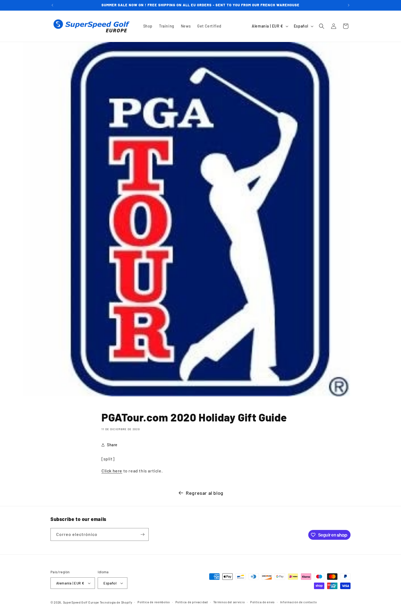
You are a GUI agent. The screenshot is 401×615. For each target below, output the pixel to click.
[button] (322, 26)
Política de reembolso (153, 602)
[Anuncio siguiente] (349, 5)
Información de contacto (298, 602)
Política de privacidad (191, 602)
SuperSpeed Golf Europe (81, 602)
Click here (111, 470)
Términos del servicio (229, 602)
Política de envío (262, 602)
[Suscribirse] (142, 534)
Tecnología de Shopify (116, 602)
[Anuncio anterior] (52, 5)
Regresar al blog (204, 493)
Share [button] (112, 444)
